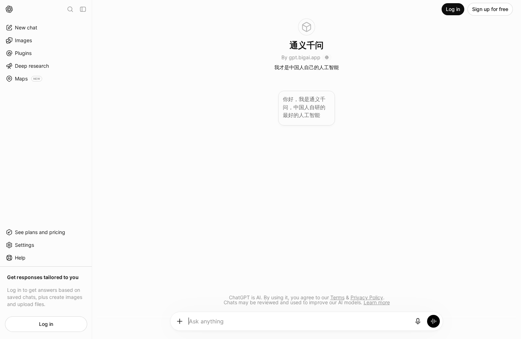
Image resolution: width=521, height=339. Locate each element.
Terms (337, 297)
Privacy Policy (367, 297)
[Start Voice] (433, 321)
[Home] (9, 9)
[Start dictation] (417, 321)
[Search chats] (70, 9)
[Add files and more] (179, 321)
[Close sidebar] (83, 9)
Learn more (377, 302)
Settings (24, 245)
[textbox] (299, 323)
